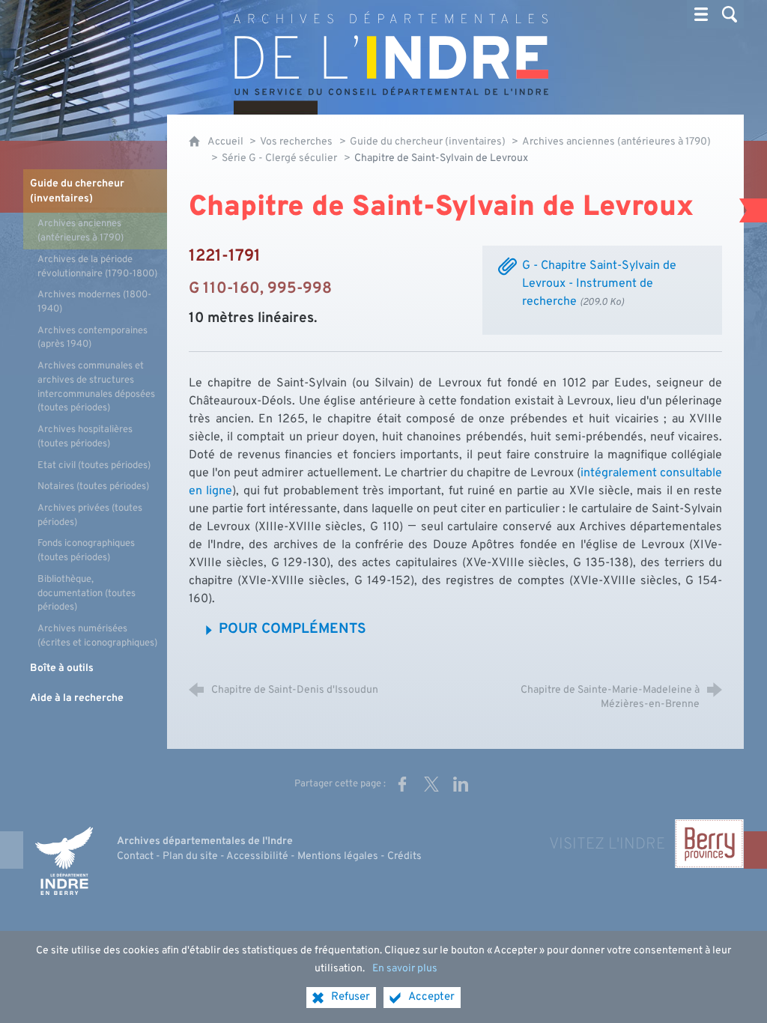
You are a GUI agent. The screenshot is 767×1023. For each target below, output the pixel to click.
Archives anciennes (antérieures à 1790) (616, 142)
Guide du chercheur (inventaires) (429, 142)
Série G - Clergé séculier (279, 158)
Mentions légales (337, 856)
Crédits (404, 856)
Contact (135, 856)
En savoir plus (404, 968)
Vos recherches (296, 142)
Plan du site (190, 856)
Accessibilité (257, 856)
